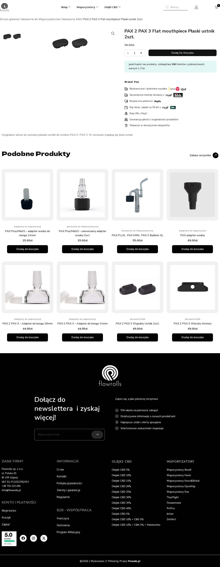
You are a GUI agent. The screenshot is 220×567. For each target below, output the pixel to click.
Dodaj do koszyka (182, 53)
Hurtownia (63, 525)
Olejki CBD (111, 7)
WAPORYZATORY (180, 461)
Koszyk (6, 517)
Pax (136, 81)
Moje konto (9, 510)
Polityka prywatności (69, 483)
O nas (60, 469)
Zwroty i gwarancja (68, 490)
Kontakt (62, 476)
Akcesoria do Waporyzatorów (40, 19)
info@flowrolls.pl (11, 490)
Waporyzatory (86, 7)
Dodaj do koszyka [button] (27, 249)
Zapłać (6, 524)
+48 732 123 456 (11, 486)
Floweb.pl (134, 561)
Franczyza (63, 518)
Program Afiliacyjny (68, 532)
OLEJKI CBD (122, 461)
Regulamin (63, 497)
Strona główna (9, 19)
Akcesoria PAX (71, 19)
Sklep (64, 7)
